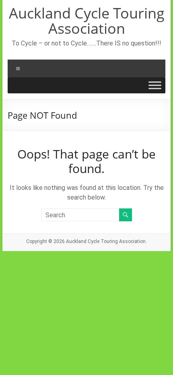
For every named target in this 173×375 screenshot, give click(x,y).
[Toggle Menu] (154, 85)
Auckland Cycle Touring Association (87, 20)
